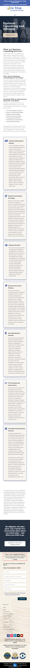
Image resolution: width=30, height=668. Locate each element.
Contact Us (10, 35)
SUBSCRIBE (22, 599)
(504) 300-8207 (15, 2)
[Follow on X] (18, 635)
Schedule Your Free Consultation (15, 543)
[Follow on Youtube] (21, 635)
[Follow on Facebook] (8, 635)
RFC (21, 645)
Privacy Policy (16, 594)
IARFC (12, 647)
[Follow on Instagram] (11, 635)
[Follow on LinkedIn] (15, 635)
